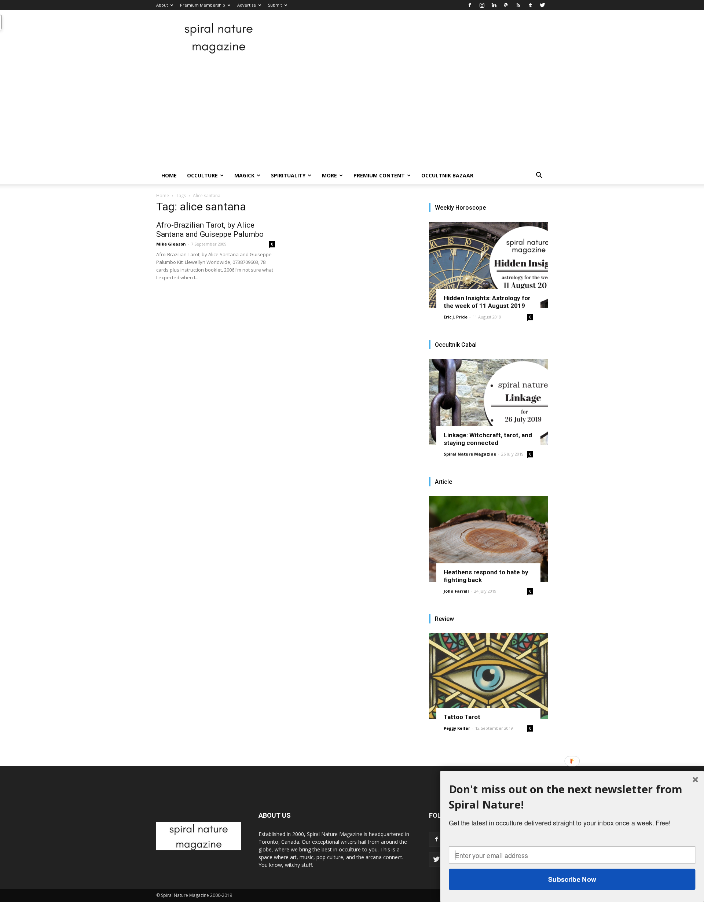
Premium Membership (202, 5)
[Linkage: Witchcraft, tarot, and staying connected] (488, 402)
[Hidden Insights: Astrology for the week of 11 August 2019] (488, 265)
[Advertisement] (352, 111)
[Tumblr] (530, 5)
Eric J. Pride (455, 317)
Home (169, 175)
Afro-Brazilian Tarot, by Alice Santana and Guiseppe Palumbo (210, 230)
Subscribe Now (572, 879)
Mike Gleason (171, 244)
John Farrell (456, 591)
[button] (539, 176)
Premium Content (379, 175)
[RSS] (518, 5)
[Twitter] (542, 5)
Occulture (202, 175)
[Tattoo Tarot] (488, 676)
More (329, 175)
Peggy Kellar (457, 728)
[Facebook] (469, 5)
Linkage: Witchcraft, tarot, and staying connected (488, 438)
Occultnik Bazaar (447, 175)
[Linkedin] (493, 5)
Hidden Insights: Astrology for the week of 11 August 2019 (487, 301)
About (162, 5)
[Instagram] (481, 5)
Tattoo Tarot (462, 717)
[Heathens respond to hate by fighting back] (488, 539)
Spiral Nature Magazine (470, 454)
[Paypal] (505, 5)
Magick (244, 175)
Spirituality (288, 175)
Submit (275, 5)
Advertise (246, 5)
